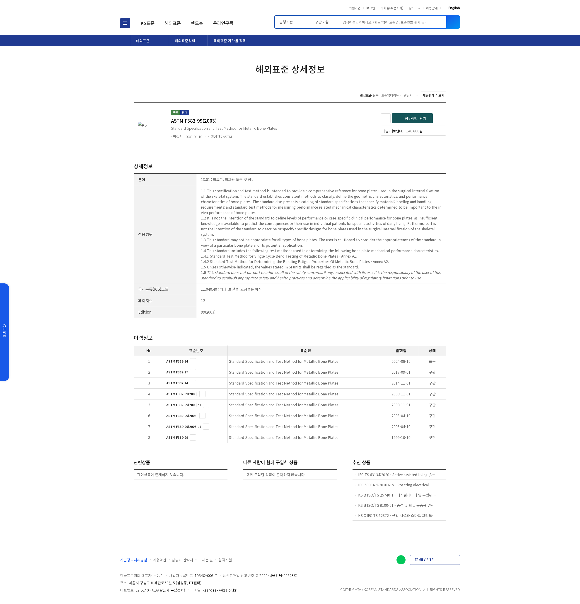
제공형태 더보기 (433, 95)
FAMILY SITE (424, 559)
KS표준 (148, 23)
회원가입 (355, 8)
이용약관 (159, 560)
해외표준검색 (185, 40)
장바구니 (414, 8)
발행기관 (286, 21)
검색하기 (453, 22)
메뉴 (125, 23)
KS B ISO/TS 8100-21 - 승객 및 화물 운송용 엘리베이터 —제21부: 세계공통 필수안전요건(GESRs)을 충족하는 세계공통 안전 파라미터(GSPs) (397, 505)
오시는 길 (205, 560)
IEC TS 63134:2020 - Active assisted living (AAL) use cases (397, 474)
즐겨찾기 (386, 118)
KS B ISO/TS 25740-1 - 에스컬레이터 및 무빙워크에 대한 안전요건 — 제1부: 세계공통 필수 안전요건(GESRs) (397, 495)
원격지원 (225, 560)
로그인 (370, 8)
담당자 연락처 (182, 560)
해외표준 (172, 23)
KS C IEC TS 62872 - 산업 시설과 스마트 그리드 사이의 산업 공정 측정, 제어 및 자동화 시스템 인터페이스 (397, 515)
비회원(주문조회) (391, 8)
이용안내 (432, 8)
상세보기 (193, 361)
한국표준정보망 (146, 8)
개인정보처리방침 (133, 560)
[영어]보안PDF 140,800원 (403, 131)
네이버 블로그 (401, 559)
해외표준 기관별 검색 (229, 40)
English (454, 8)
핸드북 (197, 23)
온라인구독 (223, 23)
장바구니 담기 (415, 118)
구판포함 (322, 21)
